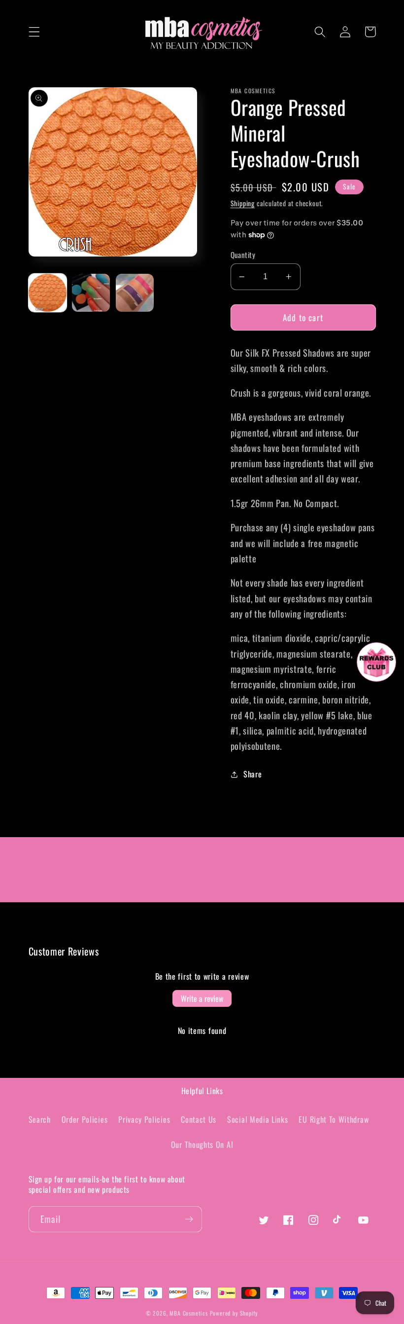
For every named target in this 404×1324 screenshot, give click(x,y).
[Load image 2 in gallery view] (91, 293)
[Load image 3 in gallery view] (135, 293)
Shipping (243, 203)
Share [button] (252, 774)
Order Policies (85, 1119)
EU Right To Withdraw (334, 1119)
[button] (34, 31)
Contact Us (198, 1119)
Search (40, 1119)
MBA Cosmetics (189, 1313)
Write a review (202, 998)
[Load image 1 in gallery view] (48, 293)
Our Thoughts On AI (202, 1144)
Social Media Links (257, 1119)
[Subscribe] (189, 1219)
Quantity (243, 255)
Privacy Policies (144, 1119)
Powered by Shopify (234, 1313)
